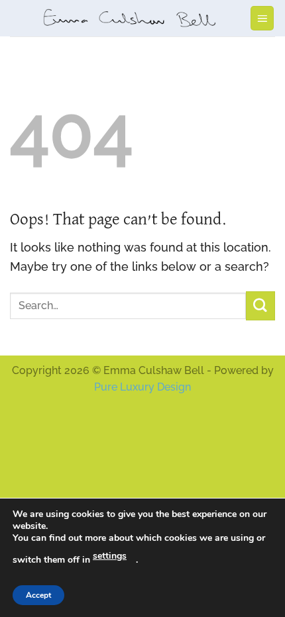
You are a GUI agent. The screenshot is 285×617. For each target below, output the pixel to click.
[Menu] (262, 18)
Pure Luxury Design (142, 387)
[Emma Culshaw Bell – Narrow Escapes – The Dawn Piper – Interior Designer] (129, 18)
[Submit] (260, 305)
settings (110, 555)
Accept (38, 595)
